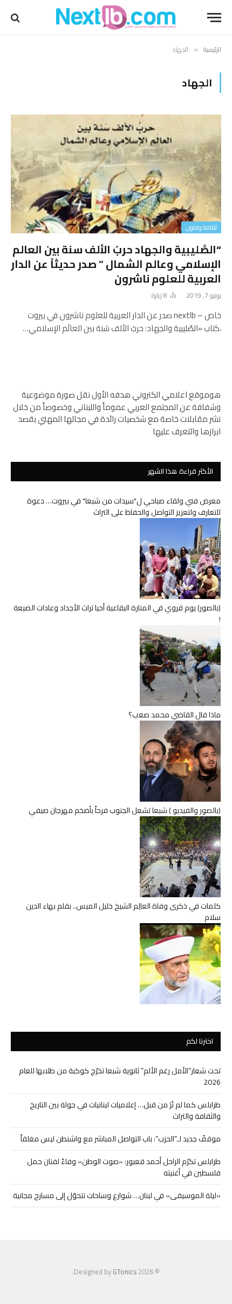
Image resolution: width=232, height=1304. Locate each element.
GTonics (125, 1271)
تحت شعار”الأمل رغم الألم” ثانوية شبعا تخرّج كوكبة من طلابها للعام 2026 (120, 1076)
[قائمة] (214, 17)
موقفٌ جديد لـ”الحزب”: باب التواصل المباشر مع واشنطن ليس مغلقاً (121, 1139)
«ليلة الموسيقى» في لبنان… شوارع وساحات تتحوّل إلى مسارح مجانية (117, 1195)
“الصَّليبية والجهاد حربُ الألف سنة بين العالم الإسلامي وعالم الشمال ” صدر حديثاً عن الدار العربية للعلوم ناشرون (116, 263)
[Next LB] (116, 17)
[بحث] (16, 17)
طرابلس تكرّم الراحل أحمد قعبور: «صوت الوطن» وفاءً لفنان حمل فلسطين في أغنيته (124, 1167)
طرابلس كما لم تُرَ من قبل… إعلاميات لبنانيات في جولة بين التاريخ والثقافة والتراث (125, 1110)
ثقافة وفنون (201, 227)
